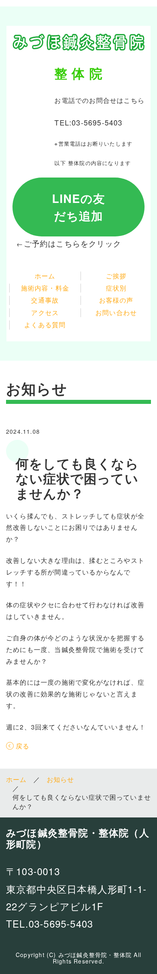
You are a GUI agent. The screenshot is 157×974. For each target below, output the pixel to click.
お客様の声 (116, 300)
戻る (22, 746)
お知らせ (60, 779)
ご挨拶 (116, 276)
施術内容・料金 (45, 288)
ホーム (45, 276)
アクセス (45, 312)
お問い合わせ (116, 312)
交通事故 (45, 300)
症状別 (116, 288)
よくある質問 (45, 324)
